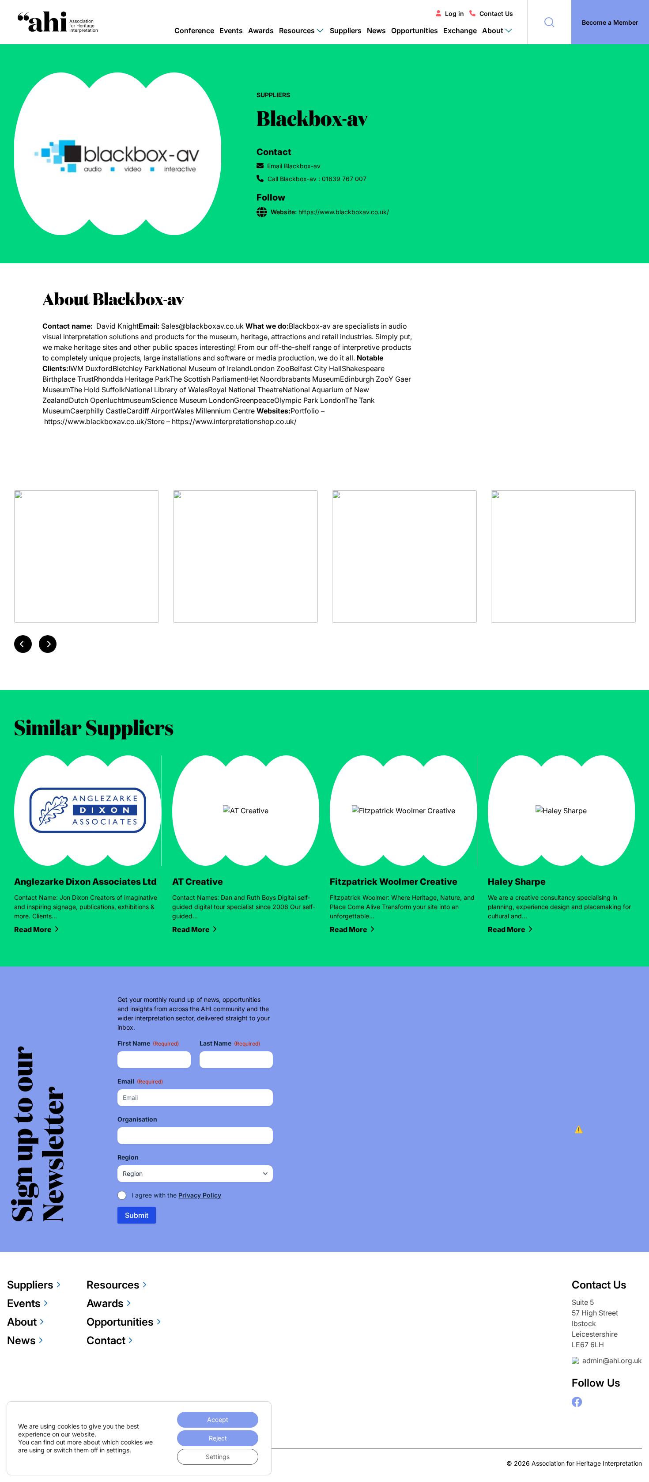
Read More (33, 929)
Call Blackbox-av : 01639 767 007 (317, 178)
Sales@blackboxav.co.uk (202, 326)
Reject (218, 1438)
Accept (217, 1419)
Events (231, 30)
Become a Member (610, 22)
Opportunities (414, 30)
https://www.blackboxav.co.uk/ (95, 421)
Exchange (460, 30)
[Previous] (23, 644)
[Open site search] (549, 22)
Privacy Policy (199, 1195)
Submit (136, 1215)
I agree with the (176, 1195)
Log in (454, 13)
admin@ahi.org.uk (612, 1360)
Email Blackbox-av (294, 166)
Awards (261, 30)
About (22, 1321)
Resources (113, 1284)
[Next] (48, 644)
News (376, 30)
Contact (106, 1340)
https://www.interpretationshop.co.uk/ (234, 421)
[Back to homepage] (58, 22)
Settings (218, 1456)
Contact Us (496, 13)
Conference (194, 30)
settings (117, 1450)
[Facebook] (577, 1402)
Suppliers (346, 30)
